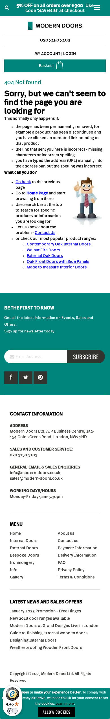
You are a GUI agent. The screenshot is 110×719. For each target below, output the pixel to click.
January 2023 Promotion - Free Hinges (45, 611)
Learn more (65, 703)
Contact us (68, 541)
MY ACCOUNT (47, 54)
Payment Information (77, 548)
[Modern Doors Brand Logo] (55, 24)
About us (66, 534)
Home (15, 534)
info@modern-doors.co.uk (35, 473)
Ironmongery (22, 563)
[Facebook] (11, 377)
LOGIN (69, 54)
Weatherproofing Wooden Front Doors (46, 648)
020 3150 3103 (55, 40)
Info (13, 570)
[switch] (12, 711)
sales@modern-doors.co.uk (36, 479)
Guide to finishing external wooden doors (48, 633)
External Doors (24, 548)
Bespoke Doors (24, 555)
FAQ (62, 563)
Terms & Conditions (76, 577)
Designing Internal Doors (33, 640)
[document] (55, 703)
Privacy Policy (71, 570)
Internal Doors (23, 541)
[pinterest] (25, 377)
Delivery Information (77, 555)
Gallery (16, 577)
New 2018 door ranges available (40, 619)
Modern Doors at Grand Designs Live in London (54, 626)
